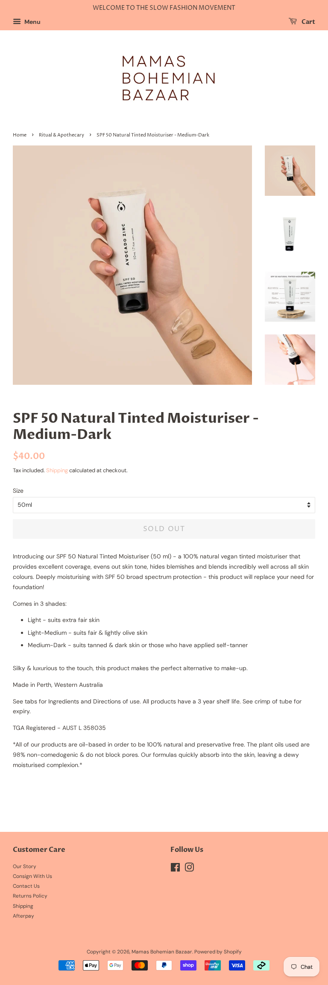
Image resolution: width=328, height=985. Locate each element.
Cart (307, 22)
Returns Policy (30, 895)
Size (18, 490)
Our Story (24, 866)
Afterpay (23, 915)
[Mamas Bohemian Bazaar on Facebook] (175, 869)
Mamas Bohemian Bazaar (162, 951)
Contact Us (26, 886)
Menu (32, 22)
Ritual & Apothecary (61, 135)
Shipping (57, 470)
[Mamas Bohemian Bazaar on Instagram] (189, 869)
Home (19, 135)
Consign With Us (32, 876)
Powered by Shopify (218, 951)
